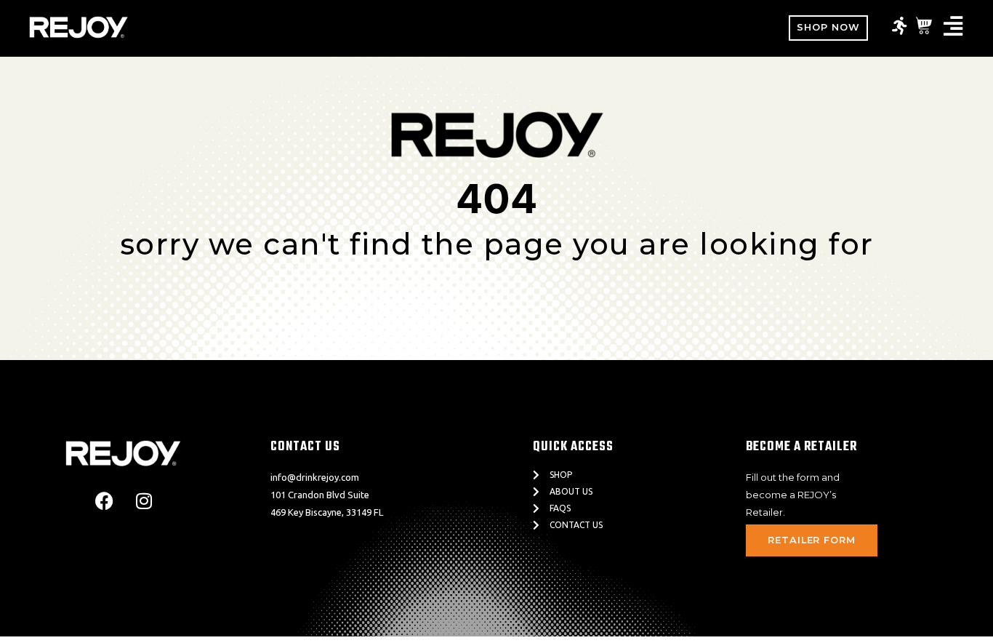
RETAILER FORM (812, 540)
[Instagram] (144, 501)
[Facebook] (104, 501)
